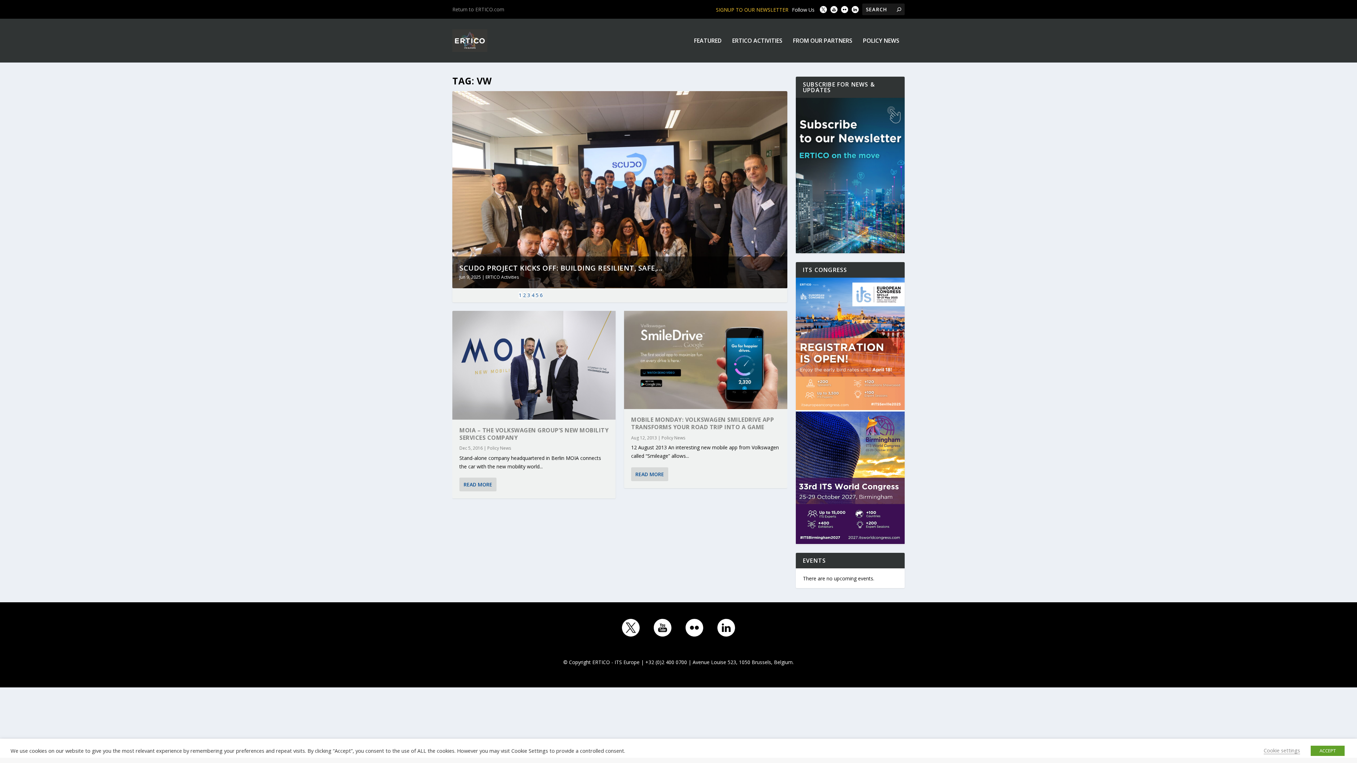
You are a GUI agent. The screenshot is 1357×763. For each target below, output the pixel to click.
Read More (478, 484)
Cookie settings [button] (1282, 750)
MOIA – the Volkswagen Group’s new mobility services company (534, 434)
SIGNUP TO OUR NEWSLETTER (752, 9)
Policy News (881, 41)
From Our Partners (822, 41)
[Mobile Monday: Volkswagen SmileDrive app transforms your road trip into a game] (705, 360)
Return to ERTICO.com (478, 9)
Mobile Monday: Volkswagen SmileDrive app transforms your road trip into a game (702, 423)
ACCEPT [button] (1328, 750)
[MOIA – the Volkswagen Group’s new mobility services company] (534, 365)
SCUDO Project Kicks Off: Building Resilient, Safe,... (561, 268)
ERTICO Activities (757, 41)
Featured (708, 41)
